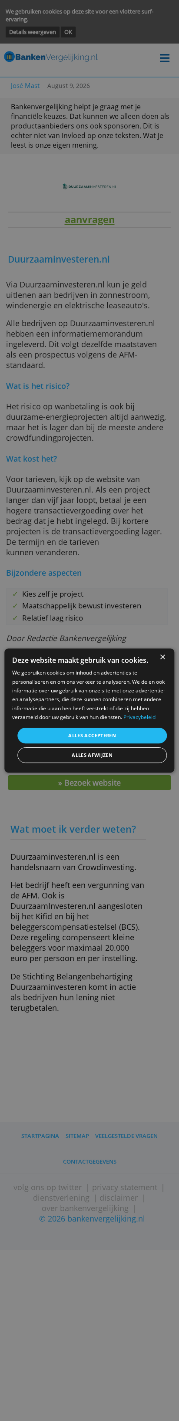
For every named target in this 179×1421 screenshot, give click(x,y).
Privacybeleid (139, 717)
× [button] (162, 657)
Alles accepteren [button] (92, 735)
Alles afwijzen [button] (92, 755)
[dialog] (89, 710)
